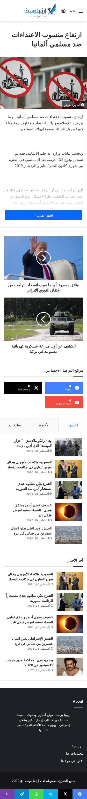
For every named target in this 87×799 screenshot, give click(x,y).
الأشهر (73, 425)
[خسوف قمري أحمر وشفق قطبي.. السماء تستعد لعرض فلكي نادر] (68, 512)
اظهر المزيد (44, 215)
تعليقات (15, 425)
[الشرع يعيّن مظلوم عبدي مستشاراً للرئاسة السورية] (68, 490)
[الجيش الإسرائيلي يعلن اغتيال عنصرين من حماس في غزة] (68, 535)
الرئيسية (77, 746)
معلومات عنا (74, 753)
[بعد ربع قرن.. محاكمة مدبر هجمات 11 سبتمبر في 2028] (70, 667)
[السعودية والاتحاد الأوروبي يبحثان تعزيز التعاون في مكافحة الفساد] (68, 469)
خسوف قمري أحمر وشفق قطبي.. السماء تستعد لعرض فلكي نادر (32, 510)
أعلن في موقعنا (72, 761)
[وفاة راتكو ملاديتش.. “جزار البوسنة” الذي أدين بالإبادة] (68, 447)
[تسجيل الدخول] (63, 12)
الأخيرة (44, 425)
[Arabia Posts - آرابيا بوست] (39, 10)
